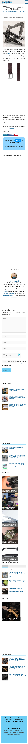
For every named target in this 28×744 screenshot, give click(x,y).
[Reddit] (19, 728)
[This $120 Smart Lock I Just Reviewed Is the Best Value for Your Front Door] (5, 390)
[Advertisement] (14, 98)
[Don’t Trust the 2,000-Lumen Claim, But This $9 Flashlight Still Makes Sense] (5, 677)
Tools (10, 13)
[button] (23, 2)
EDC (7, 13)
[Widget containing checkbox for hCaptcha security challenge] (11, 355)
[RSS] (17, 728)
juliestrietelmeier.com (8, 295)
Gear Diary (14, 297)
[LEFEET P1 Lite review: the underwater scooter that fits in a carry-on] (5, 399)
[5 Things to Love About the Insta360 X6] (5, 450)
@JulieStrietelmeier (9, 293)
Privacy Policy (8, 719)
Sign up (18, 140)
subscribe (20, 363)
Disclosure (7, 721)
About (6, 717)
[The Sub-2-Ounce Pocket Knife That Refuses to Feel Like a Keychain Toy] (5, 669)
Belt (4, 13)
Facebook (11, 134)
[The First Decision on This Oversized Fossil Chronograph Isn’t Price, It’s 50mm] (5, 661)
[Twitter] (10, 728)
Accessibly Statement (18, 721)
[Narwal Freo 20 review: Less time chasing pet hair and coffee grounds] (5, 407)
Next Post (24, 304)
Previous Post (5, 304)
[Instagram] (12, 728)
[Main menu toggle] (26, 2)
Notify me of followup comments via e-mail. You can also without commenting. (14, 363)
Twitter (5, 134)
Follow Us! (12, 717)
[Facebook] (8, 728)
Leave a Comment (16, 13)
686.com (12, 128)
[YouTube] (16, 728)
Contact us (20, 717)
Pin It (16, 134)
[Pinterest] (14, 728)
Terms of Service (19, 719)
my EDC (9, 53)
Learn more (19, 18)
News (24, 11)
